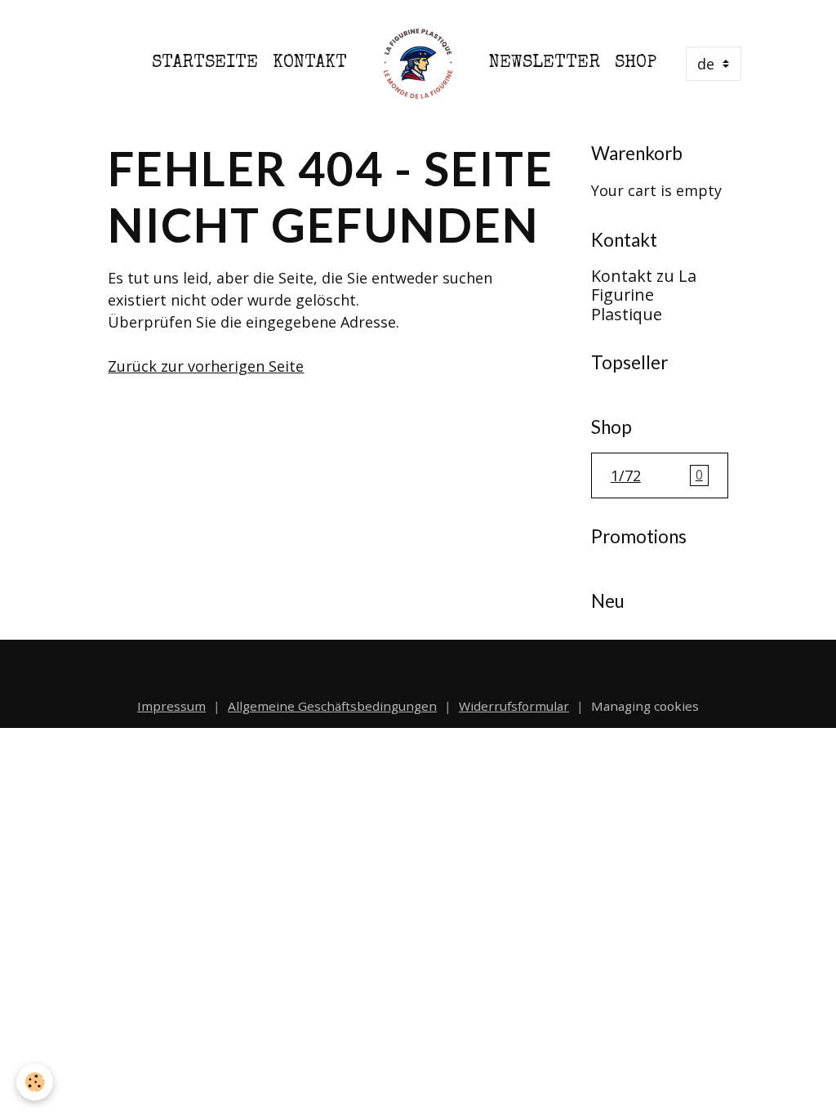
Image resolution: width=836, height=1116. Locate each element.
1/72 (657, 475)
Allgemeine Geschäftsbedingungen (332, 706)
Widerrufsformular (514, 706)
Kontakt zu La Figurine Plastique (643, 295)
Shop (635, 63)
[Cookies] (34, 1082)
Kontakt (310, 63)
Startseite (205, 63)
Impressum (171, 706)
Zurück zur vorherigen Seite (206, 366)
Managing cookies (645, 706)
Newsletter (544, 63)
